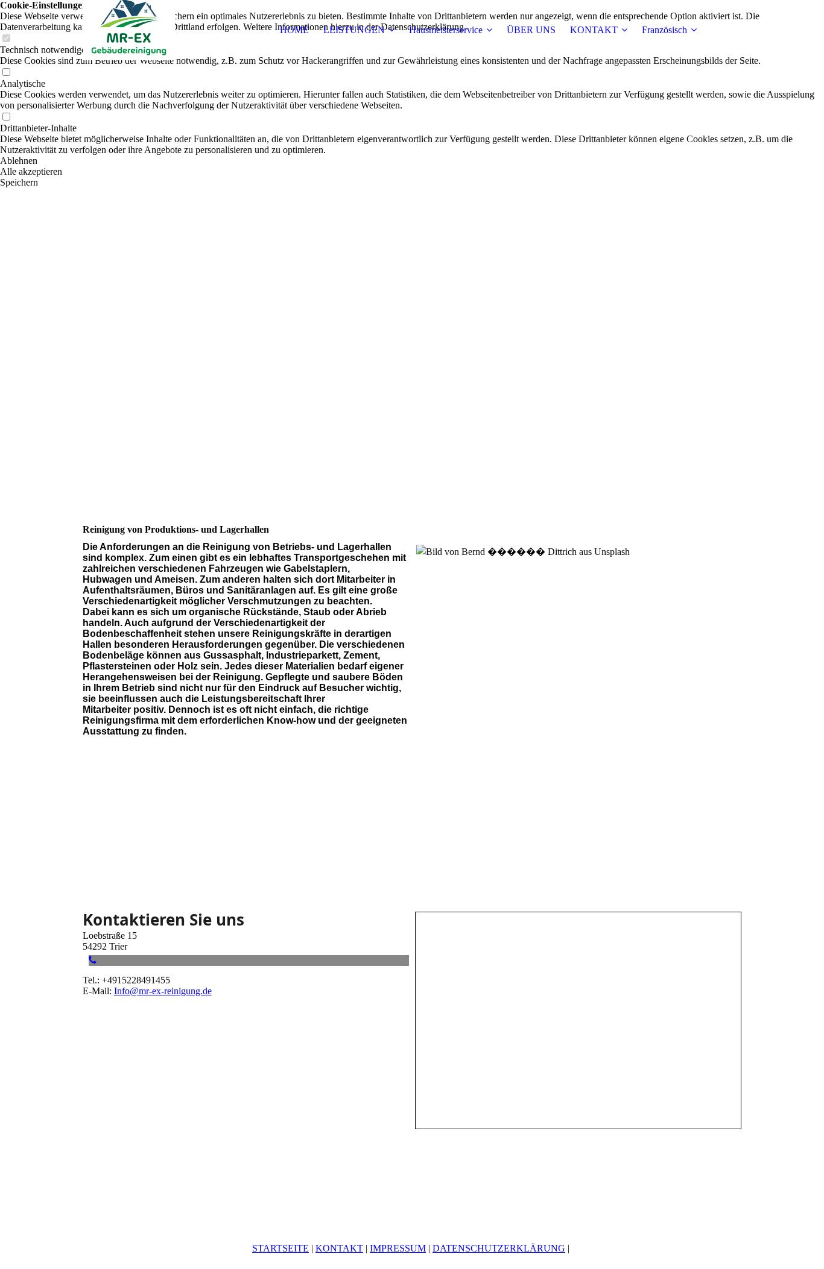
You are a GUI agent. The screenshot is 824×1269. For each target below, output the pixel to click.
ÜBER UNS (531, 30)
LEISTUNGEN (354, 30)
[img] (158, 30)
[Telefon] (93, 960)
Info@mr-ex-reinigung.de (163, 991)
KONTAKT (594, 30)
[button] (412, 160)
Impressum (398, 1248)
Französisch (664, 30)
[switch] (6, 72)
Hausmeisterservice (446, 30)
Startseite (280, 1248)
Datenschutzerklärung (499, 1248)
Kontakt (339, 1248)
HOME (294, 30)
